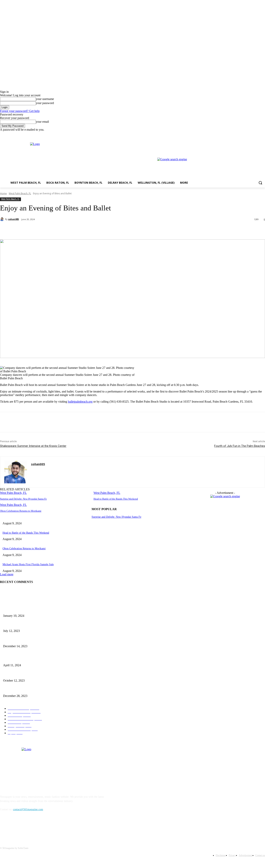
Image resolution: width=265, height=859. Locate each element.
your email (42, 121)
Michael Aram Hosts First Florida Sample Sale (28, 564)
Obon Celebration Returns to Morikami (20, 510)
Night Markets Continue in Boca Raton (24, 689)
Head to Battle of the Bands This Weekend (116, 498)
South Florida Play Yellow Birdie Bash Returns (29, 658)
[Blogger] (4, 827)
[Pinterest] (63, 229)
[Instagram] (246, 134)
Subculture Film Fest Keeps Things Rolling (27, 674)
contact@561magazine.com (28, 809)
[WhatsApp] (77, 229)
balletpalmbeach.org (80, 401)
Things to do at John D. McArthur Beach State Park (31, 609)
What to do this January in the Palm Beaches (27, 639)
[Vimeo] (257, 134)
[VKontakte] (44, 827)
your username (45, 99)
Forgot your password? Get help (20, 111)
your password (45, 103)
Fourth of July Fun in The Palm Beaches (239, 446)
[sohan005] (2, 219)
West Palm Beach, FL (20, 193)
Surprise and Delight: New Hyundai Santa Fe (23, 498)
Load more (6, 574)
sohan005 (13, 219)
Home (3, 193)
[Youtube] (263, 134)
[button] (260, 182)
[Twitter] (252, 134)
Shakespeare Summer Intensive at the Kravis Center (33, 446)
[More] (91, 229)
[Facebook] (241, 134)
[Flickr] (24, 827)
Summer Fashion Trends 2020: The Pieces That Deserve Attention (39, 624)
